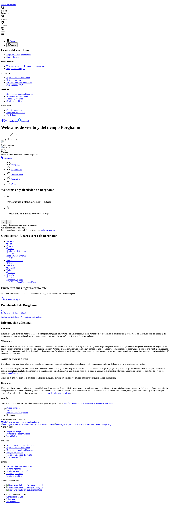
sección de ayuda (15, 373)
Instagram (39, 487)
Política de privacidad (15, 112)
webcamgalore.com (49, 230)
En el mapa (7, 158)
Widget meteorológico (15, 68)
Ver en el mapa (11, 121)
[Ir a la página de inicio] (1, 2)
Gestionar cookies (14, 101)
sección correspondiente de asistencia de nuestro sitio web (88, 403)
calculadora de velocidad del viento (55, 393)
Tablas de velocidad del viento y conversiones (25, 66)
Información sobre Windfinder (19, 82)
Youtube (38, 490)
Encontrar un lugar (12, 299)
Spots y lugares (12, 57)
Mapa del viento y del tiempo (18, 55)
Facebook (25, 121)
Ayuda (12, 41)
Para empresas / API (14, 85)
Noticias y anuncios (14, 99)
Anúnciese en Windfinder (17, 96)
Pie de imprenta (13, 115)
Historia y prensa (13, 80)
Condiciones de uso (14, 110)
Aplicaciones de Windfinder (18, 78)
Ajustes (14, 45)
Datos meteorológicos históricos (19, 94)
